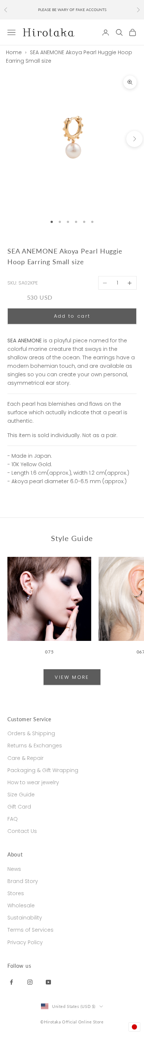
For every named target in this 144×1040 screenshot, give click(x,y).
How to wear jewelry (33, 782)
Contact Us (22, 831)
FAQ (12, 819)
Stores (15, 893)
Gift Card (19, 806)
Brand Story (22, 881)
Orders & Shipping (31, 733)
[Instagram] (29, 981)
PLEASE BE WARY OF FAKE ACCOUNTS (72, 9)
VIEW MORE (72, 677)
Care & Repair (25, 758)
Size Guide (21, 794)
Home (14, 52)
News (14, 869)
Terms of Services (30, 929)
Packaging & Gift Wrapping (42, 770)
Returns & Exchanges (34, 745)
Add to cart (72, 316)
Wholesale (21, 905)
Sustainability (24, 917)
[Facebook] (11, 981)
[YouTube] (48, 981)
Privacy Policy (25, 942)
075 (49, 652)
